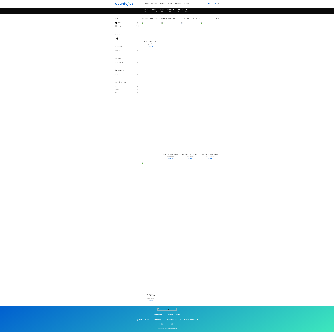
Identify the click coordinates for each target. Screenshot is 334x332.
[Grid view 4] (209, 18)
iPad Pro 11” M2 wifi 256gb (170, 154)
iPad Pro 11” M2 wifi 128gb (151, 42)
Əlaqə (178, 314)
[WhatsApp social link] (170, 324)
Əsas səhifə (145, 18)
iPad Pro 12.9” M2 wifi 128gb (190, 154)
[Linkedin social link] (167, 324)
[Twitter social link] (163, 324)
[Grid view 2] (204, 18)
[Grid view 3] (207, 18)
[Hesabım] (204, 4)
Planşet (152, 44)
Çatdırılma (169, 314)
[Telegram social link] (173, 324)
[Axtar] (202, 4)
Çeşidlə (217, 18)
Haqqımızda (158, 314)
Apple (148, 44)
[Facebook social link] (160, 324)
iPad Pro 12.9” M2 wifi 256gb (210, 154)
